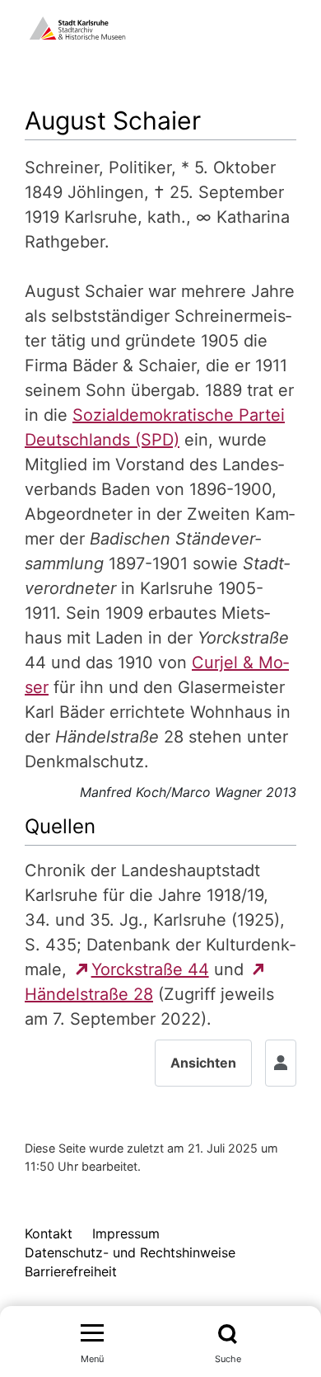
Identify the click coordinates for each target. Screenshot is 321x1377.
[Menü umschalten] (92, 1334)
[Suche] (227, 1334)
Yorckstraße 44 (150, 969)
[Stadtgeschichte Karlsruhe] (77, 26)
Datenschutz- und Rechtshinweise (130, 1252)
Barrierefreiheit (71, 1271)
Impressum (126, 1233)
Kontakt (48, 1233)
